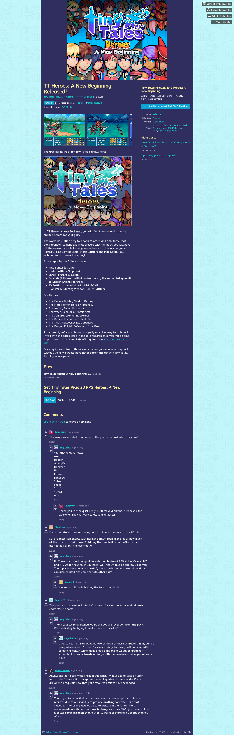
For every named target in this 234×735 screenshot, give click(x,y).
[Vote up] (46, 432)
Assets (156, 118)
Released (157, 114)
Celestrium (60, 432)
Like (50, 103)
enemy (177, 125)
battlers (168, 125)
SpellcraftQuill (62, 670)
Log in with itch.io (54, 421)
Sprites (162, 130)
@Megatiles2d (94, 103)
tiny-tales (172, 130)
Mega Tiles (80, 103)
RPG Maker (173, 128)
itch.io (48, 732)
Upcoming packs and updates (159, 155)
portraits (161, 128)
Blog (190, 732)
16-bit (156, 125)
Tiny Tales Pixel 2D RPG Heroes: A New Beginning (69, 96)
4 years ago (73, 432)
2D (162, 125)
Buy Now (50, 400)
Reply (52, 442)
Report (76, 732)
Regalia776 (60, 600)
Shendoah (60, 527)
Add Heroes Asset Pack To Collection (168, 106)
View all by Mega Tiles (62, 732)
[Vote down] (46, 435)
